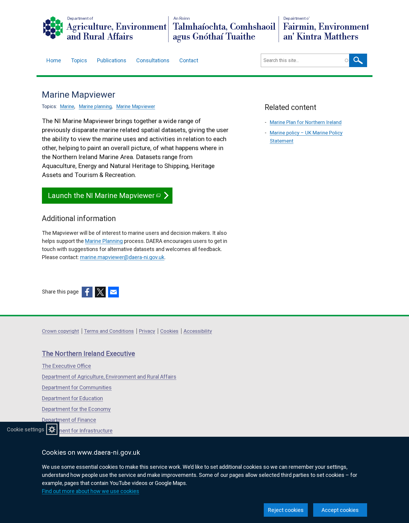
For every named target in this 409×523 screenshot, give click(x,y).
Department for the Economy (76, 409)
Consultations (152, 60)
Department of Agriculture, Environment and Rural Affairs (109, 377)
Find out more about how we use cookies (90, 491)
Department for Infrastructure (77, 430)
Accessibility (198, 331)
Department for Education (72, 398)
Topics (79, 60)
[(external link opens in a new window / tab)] (87, 292)
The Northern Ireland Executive (88, 353)
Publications (111, 60)
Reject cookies (286, 510)
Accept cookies (340, 510)
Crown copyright (60, 331)
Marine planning (95, 106)
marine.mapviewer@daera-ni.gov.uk (122, 257)
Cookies (169, 331)
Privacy (147, 331)
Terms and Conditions (109, 331)
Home (53, 60)
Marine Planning (104, 241)
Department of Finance (69, 420)
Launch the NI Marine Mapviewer (104, 197)
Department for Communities (77, 387)
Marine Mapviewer (135, 106)
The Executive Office (66, 366)
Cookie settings (25, 429)
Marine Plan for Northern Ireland (306, 122)
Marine (67, 106)
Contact (188, 60)
